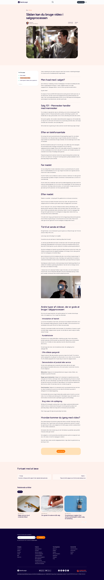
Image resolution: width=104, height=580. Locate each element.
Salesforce (55, 548)
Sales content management (40, 557)
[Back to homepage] (22, 2)
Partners (18, 550)
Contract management (39, 553)
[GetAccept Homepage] (22, 571)
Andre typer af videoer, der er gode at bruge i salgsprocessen (28, 80)
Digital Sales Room (38, 548)
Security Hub (73, 546)
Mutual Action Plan (38, 560)
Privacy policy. (34, 540)
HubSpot (54, 550)
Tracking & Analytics (38, 555)
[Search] (53, 2)
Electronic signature (38, 552)
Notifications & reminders (39, 563)
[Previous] (82, 522)
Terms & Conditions (74, 548)
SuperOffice (55, 555)
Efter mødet (22, 75)
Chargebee (55, 557)
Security (72, 552)
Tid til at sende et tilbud (25, 78)
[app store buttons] (42, 571)
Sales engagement (38, 558)
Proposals (37, 550)
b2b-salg (30, 10)
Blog (27, 10)
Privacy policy (73, 550)
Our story (19, 552)
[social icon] (59, 570)
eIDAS (72, 553)
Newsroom (19, 557)
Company (19, 546)
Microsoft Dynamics (56, 553)
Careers (18, 553)
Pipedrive (54, 552)
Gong (54, 558)
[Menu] (86, 2)
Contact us (19, 548)
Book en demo (81, 2)
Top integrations (56, 546)
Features (37, 546)
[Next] (85, 522)
